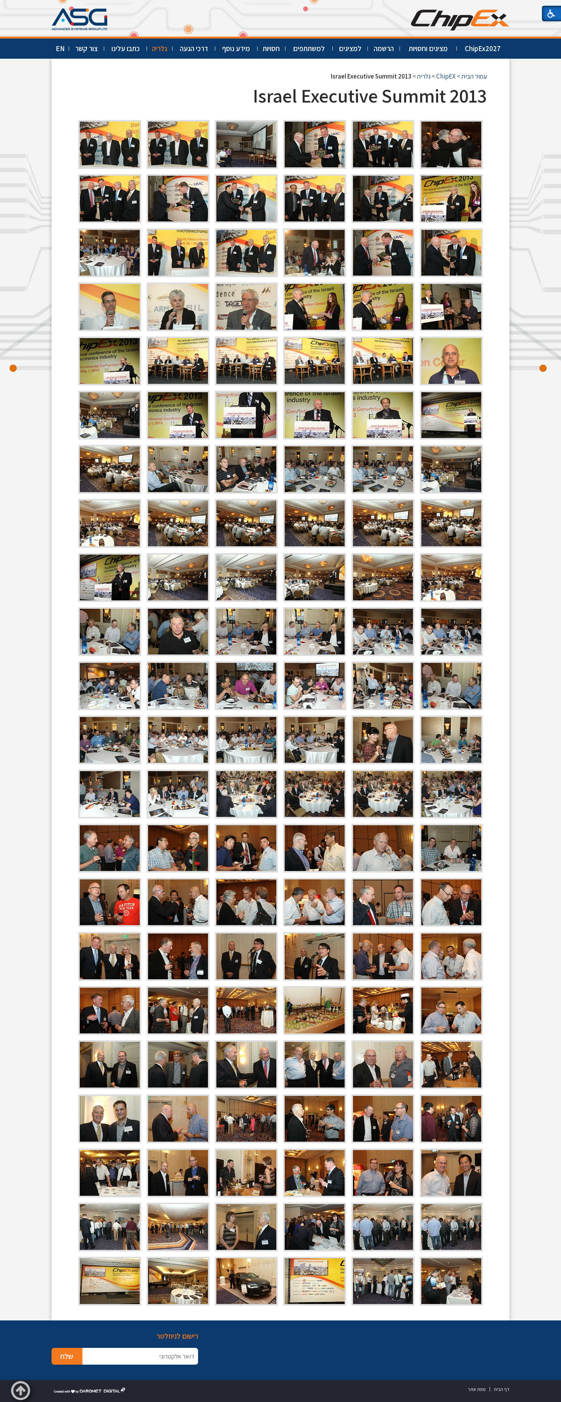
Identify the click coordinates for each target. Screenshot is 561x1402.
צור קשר (86, 48)
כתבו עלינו (125, 48)
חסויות (271, 48)
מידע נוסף (236, 48)
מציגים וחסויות (428, 48)
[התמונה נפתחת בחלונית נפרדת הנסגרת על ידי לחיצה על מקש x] (451, 144)
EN (60, 48)
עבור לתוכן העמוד (280, 7)
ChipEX (446, 76)
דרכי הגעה (194, 48)
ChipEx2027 (483, 48)
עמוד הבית (474, 76)
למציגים (350, 48)
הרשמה (384, 48)
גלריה (159, 48)
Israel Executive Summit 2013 (370, 95)
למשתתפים (309, 48)
